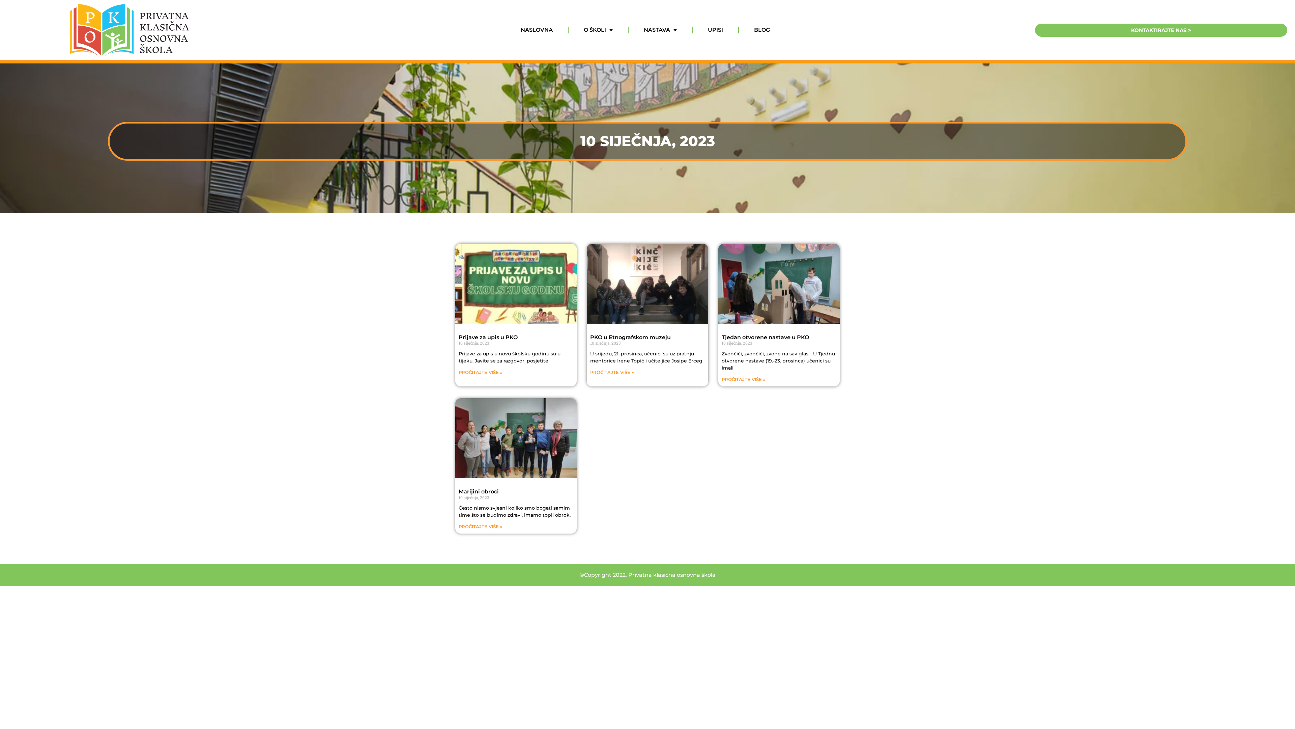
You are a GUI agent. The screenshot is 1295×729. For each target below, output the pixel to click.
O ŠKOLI (595, 30)
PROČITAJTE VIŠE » (480, 372)
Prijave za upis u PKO (488, 337)
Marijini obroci (479, 491)
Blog (762, 30)
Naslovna (537, 30)
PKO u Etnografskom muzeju (630, 337)
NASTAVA (657, 30)
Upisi (715, 30)
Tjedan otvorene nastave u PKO (765, 337)
